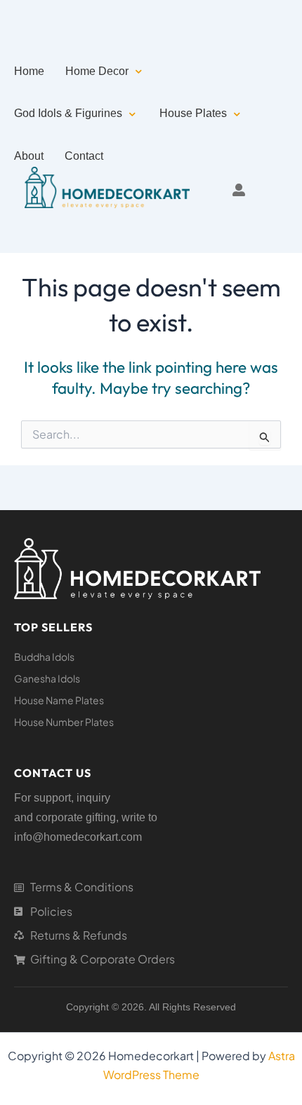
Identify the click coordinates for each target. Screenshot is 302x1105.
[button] (105, 71)
